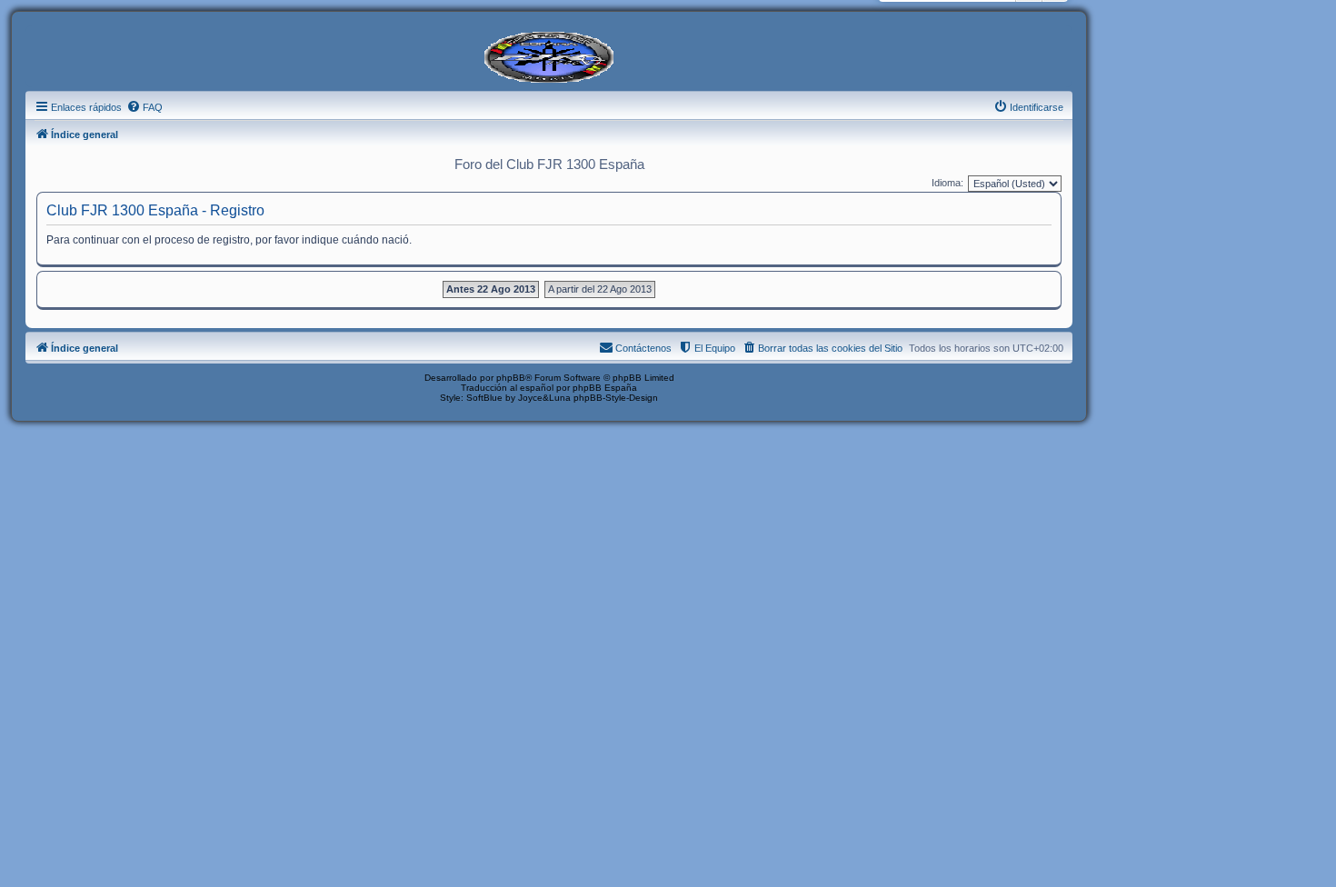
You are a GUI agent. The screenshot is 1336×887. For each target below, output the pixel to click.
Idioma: (947, 182)
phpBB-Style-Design (615, 398)
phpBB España (605, 388)
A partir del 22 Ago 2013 (600, 289)
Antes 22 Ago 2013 (490, 289)
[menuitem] (144, 107)
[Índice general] (549, 55)
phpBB (510, 378)
